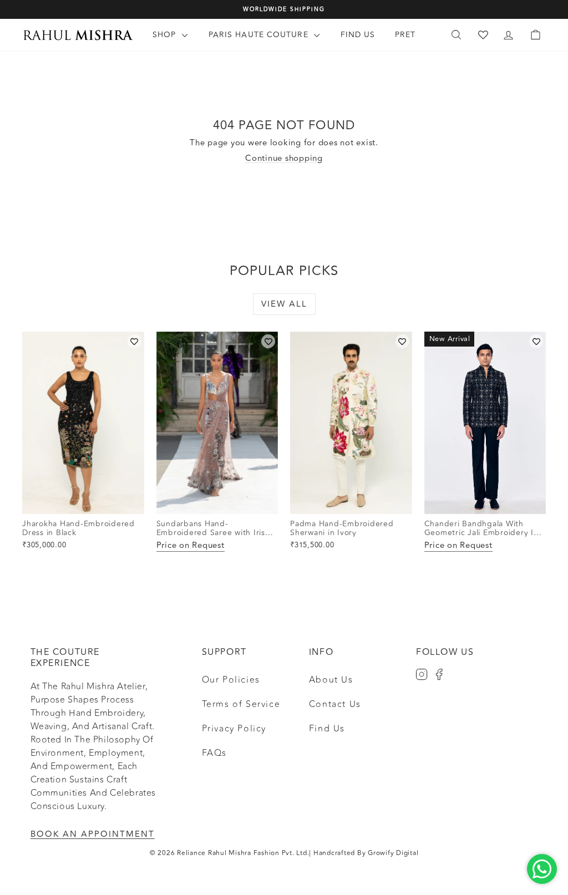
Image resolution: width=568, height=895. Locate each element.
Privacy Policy (234, 728)
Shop (166, 34)
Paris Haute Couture (260, 34)
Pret (405, 34)
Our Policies (231, 679)
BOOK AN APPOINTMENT (93, 834)
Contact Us (335, 704)
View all (284, 304)
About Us (331, 679)
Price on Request (190, 546)
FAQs (214, 753)
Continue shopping (284, 158)
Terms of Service (241, 704)
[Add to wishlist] (134, 341)
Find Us (358, 34)
